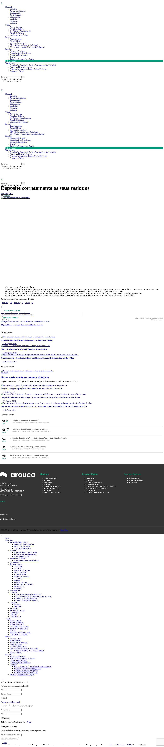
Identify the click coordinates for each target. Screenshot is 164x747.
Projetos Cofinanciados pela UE (97, 492)
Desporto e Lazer (20, 572)
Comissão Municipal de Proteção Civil (27, 594)
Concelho (47, 480)
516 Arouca (133, 482)
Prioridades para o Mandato (24, 544)
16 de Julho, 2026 (8, 410)
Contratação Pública (17, 71)
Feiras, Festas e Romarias (19, 628)
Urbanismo (90, 478)
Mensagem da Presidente (18, 542)
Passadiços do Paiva (17, 29)
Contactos (13, 23)
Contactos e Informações (18, 634)
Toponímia (18, 606)
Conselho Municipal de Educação (26, 598)
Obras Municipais (20, 582)
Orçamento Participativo (18, 55)
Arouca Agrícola (16, 652)
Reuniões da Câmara (21, 556)
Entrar (28, 722)
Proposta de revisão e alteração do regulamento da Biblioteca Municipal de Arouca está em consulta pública (37, 358)
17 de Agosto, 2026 (9, 353)
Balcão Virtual (10, 61)
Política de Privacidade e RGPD (120, 745)
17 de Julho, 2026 (8, 392)
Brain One (64, 530)
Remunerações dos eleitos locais (25, 552)
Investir (8, 37)
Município (9, 7)
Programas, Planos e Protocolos (21, 67)
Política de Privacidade (52, 492)
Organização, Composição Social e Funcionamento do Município (33, 65)
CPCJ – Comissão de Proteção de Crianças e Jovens (32, 596)
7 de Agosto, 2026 (9, 401)
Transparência (10, 63)
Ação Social (18, 566)
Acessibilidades (15, 41)
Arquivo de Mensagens (22, 548)
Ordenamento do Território (23, 584)
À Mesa (12, 630)
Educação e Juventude (94, 482)
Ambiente (6, 196)
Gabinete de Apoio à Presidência (25, 554)
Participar (8, 49)
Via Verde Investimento (18, 43)
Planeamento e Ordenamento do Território (101, 486)
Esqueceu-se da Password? (10, 702)
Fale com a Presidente (17, 51)
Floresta (17, 580)
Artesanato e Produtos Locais (20, 632)
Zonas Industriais (16, 39)
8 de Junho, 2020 (7, 194)
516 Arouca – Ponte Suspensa (20, 31)
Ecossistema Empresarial (18, 642)
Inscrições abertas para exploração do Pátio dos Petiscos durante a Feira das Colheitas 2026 (31, 389)
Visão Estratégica (16, 638)
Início (7, 538)
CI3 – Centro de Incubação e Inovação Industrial (27, 47)
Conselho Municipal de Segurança (26, 600)
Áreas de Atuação (16, 15)
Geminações (14, 612)
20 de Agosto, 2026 (9, 344)
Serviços (13, 57)
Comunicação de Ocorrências (20, 53)
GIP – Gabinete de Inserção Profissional (24, 45)
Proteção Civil (91, 490)
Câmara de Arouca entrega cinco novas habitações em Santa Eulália (24, 349)
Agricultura (18, 578)
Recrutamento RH (92, 484)
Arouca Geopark (16, 27)
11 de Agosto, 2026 (9, 361)
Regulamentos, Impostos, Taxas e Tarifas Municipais (28, 69)
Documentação (15, 13)
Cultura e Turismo (20, 574)
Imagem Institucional (17, 610)
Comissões (13, 19)
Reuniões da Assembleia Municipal (26, 560)
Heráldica (17, 604)
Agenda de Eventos (17, 33)
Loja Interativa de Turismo (19, 35)
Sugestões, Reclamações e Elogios (22, 59)
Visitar (7, 25)
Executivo (13, 9)
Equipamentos (15, 17)
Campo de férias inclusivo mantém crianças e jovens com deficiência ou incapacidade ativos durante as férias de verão (40, 397)
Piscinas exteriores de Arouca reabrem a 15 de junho (25, 377)
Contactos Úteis (15, 616)
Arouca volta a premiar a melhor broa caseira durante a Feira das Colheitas (26, 340)
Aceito (143, 745)
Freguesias (13, 21)
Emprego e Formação (21, 576)
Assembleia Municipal (18, 11)
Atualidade (5, 373)
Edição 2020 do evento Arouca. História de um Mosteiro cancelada (22, 325)
